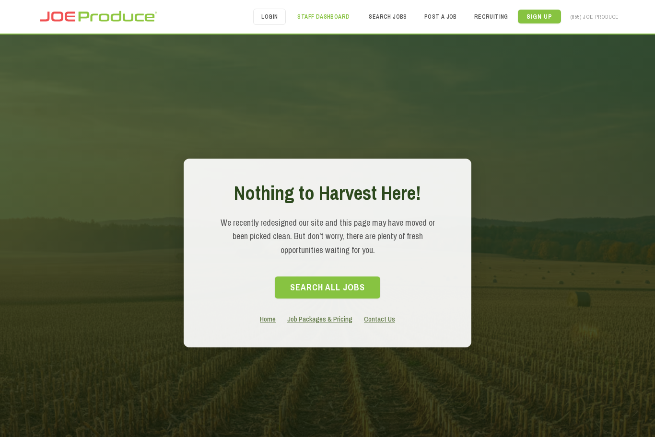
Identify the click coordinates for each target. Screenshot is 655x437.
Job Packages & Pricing (319, 319)
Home (268, 319)
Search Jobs (388, 17)
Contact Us (379, 319)
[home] (98, 16)
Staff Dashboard (323, 17)
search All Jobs (327, 287)
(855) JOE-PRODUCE (595, 16)
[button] (539, 16)
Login (269, 17)
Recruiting (491, 17)
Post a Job (440, 17)
